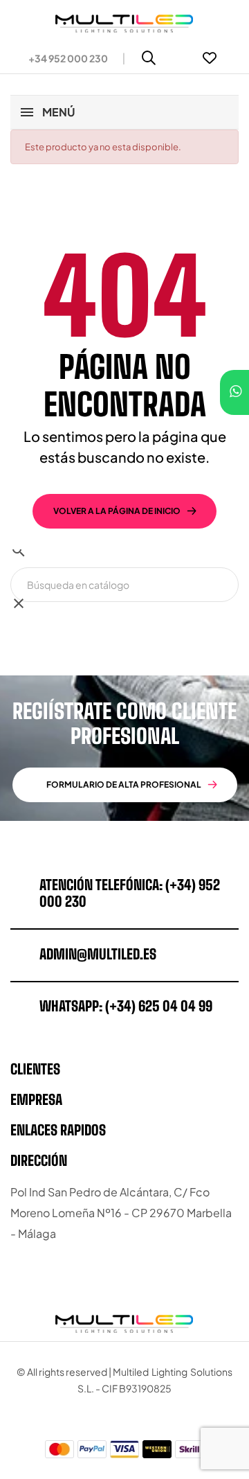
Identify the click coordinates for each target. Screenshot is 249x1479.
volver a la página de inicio (117, 511)
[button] (62, 58)
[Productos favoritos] (209, 58)
